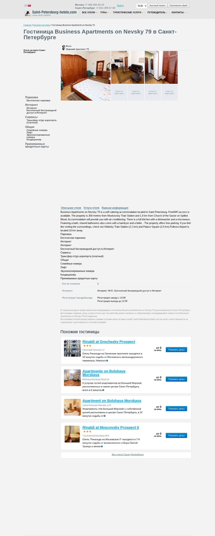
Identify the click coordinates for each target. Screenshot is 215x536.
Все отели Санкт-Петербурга (128, 454)
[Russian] (29, 5)
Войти (120, 5)
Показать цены (176, 349)
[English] (25, 5)
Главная (27, 25)
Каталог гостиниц (41, 25)
